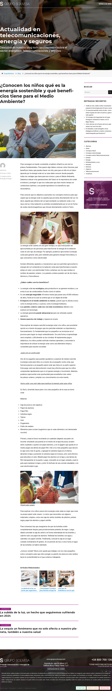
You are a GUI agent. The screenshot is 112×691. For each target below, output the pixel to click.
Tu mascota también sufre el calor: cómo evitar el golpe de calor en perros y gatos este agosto (98, 113)
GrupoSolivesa (9, 73)
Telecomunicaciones (92, 171)
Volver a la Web (105, 4)
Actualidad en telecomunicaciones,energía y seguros (30, 35)
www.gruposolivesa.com (56, 659)
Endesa (88, 157)
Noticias (88, 167)
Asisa (87, 148)
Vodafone (89, 174)
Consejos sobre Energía (93, 153)
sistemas (3, 170)
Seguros (88, 169)
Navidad (88, 164)
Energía (9, 178)
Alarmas (88, 146)
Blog (19, 73)
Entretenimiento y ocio (93, 162)
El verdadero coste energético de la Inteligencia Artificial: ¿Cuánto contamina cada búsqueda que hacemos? (98, 131)
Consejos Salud (91, 151)
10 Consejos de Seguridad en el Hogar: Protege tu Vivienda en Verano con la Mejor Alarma (98, 119)
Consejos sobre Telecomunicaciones (97, 155)
